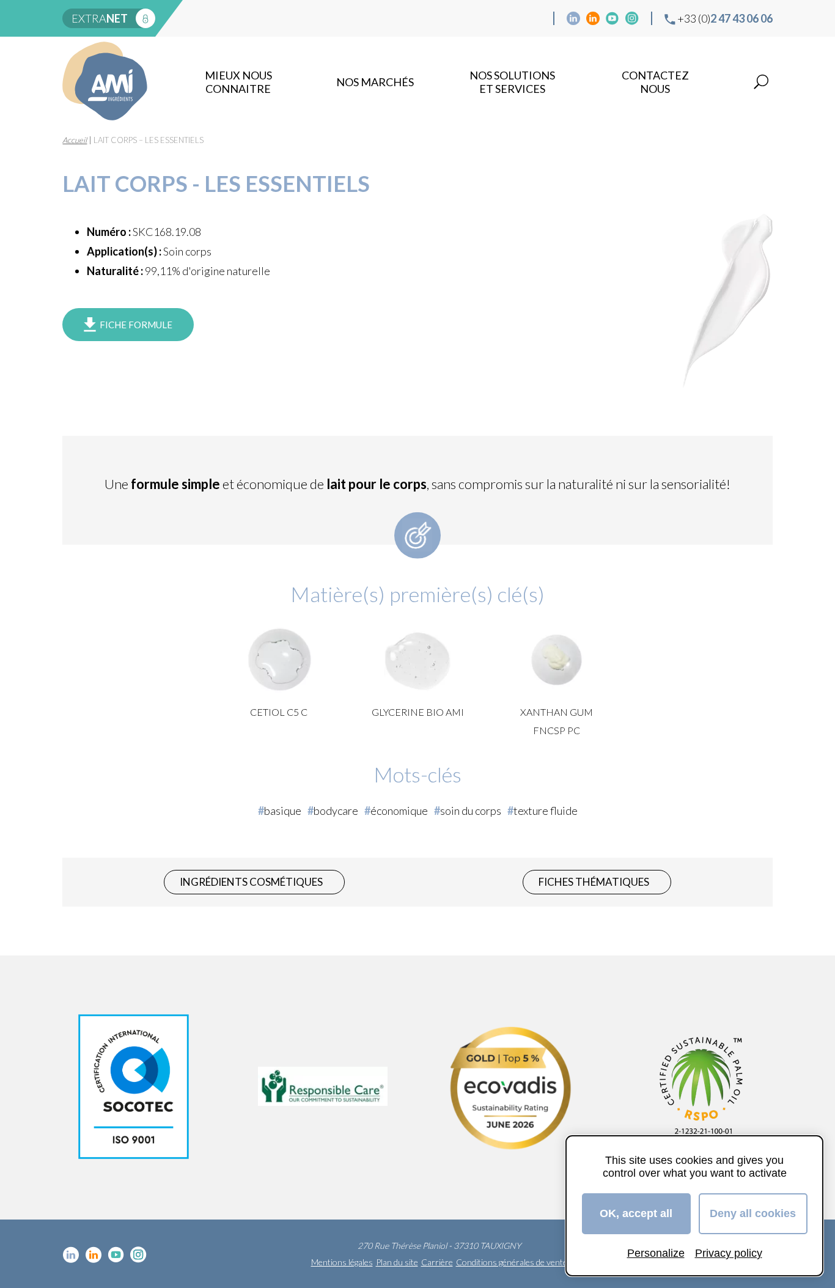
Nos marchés (375, 82)
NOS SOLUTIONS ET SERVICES (512, 81)
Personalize (656, 1253)
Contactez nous (655, 81)
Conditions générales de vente (511, 1262)
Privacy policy (728, 1253)
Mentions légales (342, 1262)
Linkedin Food (593, 18)
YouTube (612, 18)
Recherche (761, 82)
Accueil (74, 140)
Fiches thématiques (594, 881)
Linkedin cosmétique (573, 18)
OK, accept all (636, 1213)
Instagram (632, 18)
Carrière (437, 1262)
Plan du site (397, 1262)
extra (100, 18)
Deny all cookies (753, 1213)
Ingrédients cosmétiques (251, 881)
